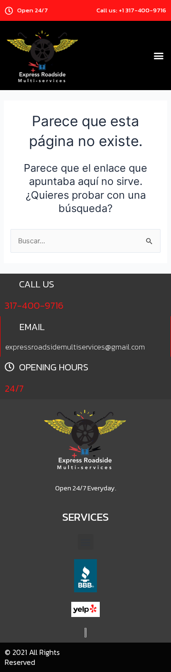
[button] (158, 56)
